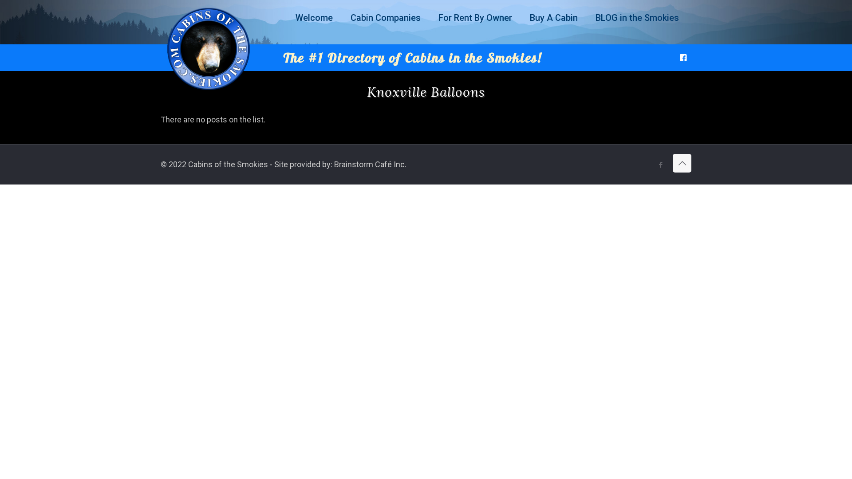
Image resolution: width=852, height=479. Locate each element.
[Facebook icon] (660, 165)
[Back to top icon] (682, 163)
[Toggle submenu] (314, 39)
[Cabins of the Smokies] (208, 90)
